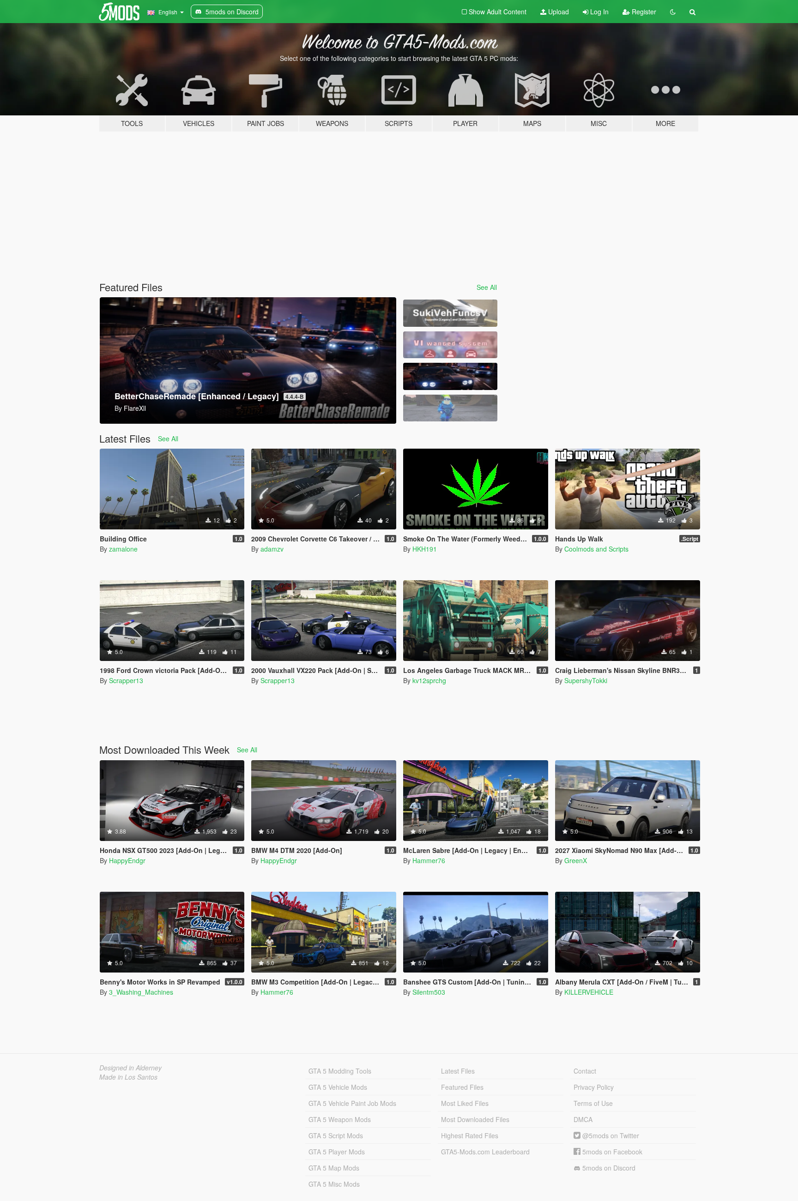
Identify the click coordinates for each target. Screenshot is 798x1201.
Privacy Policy (594, 1087)
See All (487, 287)
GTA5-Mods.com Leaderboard (485, 1151)
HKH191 (424, 548)
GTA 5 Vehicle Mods (337, 1087)
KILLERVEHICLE (588, 992)
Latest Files (458, 1070)
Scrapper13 (126, 680)
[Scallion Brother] (450, 408)
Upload (557, 11)
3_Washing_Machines (141, 992)
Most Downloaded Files (475, 1119)
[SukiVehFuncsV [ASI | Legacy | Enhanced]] (450, 313)
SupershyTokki (585, 680)
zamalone (123, 548)
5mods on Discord (607, 1167)
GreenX (575, 860)
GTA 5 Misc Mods (334, 1184)
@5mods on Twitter (609, 1135)
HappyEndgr (127, 860)
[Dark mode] (673, 11)
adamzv (272, 548)
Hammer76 (428, 860)
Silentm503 (428, 992)
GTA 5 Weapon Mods (339, 1119)
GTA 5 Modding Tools (339, 1070)
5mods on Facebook (611, 1151)
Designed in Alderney (130, 1067)
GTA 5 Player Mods (336, 1151)
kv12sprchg (429, 680)
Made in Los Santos (128, 1076)
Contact (585, 1070)
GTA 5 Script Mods (335, 1135)
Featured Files (462, 1087)
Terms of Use (593, 1103)
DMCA (583, 1119)
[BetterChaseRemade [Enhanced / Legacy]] (450, 376)
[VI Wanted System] (450, 345)
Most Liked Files (465, 1103)
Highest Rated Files (469, 1135)
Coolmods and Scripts (596, 548)
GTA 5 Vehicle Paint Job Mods (352, 1103)
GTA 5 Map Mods (333, 1167)
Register (643, 11)
